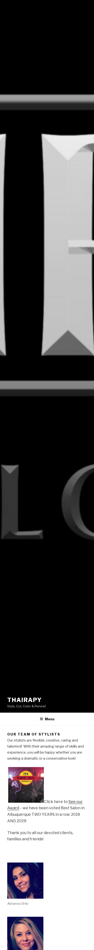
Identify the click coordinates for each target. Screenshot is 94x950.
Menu (49, 719)
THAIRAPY (24, 699)
